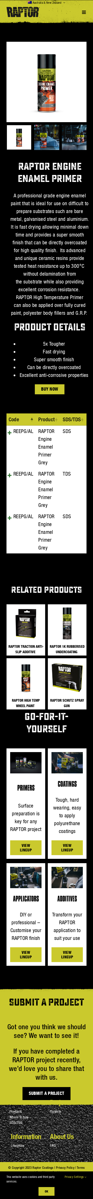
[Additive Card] (67, 869)
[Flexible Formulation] (26, 869)
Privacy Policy (65, 1167)
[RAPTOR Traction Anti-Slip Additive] (26, 623)
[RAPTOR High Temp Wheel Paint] (26, 677)
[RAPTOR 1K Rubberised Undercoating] (67, 623)
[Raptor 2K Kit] (26, 754)
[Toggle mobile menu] (84, 12)
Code (14, 419)
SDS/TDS (72, 419)
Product (46, 419)
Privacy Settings (75, 1177)
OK (46, 1191)
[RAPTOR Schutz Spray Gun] (67, 677)
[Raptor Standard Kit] (67, 754)
